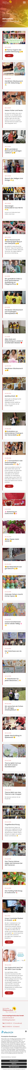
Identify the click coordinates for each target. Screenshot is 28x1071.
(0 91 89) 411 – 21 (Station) (12, 1026)
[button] (7, 2)
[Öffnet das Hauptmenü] (24, 2)
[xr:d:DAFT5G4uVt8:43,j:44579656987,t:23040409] (14, 955)
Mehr (9, 55)
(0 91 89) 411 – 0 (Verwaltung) (13, 1023)
